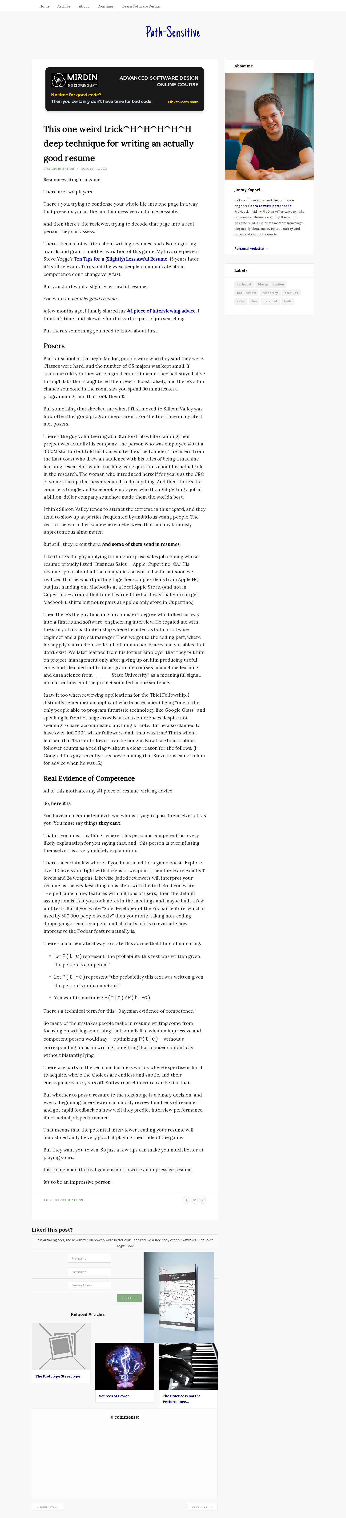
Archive (63, 6)
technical (244, 284)
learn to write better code (270, 206)
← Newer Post (47, 1506)
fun (254, 301)
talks (241, 301)
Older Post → (202, 1506)
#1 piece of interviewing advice (161, 311)
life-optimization (59, 168)
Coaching (105, 6)
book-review (246, 293)
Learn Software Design (141, 6)
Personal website (249, 248)
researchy (270, 293)
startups (291, 293)
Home (44, 6)
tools (288, 301)
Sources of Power (114, 1396)
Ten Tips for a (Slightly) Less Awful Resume (120, 259)
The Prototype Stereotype (58, 1376)
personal (270, 301)
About (84, 6)
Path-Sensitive (173, 33)
